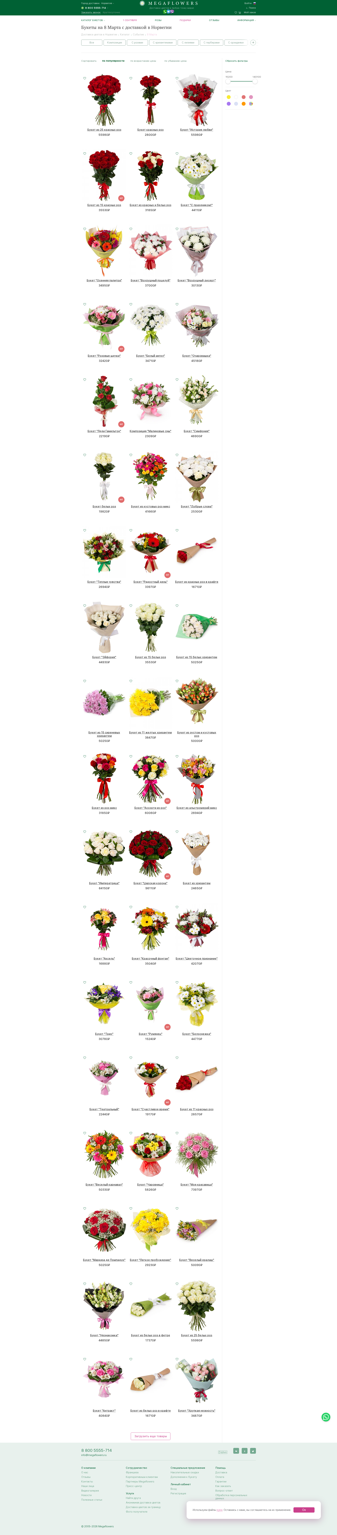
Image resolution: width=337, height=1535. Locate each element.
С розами (137, 42)
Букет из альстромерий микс (197, 808)
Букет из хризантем (196, 883)
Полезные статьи (91, 1499)
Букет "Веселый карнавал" (104, 1184)
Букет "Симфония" (197, 431)
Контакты (87, 1481)
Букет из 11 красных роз (196, 1109)
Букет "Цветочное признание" (197, 958)
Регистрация (178, 1493)
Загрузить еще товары (150, 1436)
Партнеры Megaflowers (140, 1481)
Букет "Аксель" (104, 958)
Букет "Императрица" (104, 883)
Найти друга (133, 1498)
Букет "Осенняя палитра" (104, 280)
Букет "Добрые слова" (197, 506)
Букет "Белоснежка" (196, 1034)
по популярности (113, 60)
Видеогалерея (90, 1490)
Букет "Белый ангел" (150, 355)
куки (219, 1510)
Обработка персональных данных (231, 1497)
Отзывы (214, 20)
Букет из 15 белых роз (150, 657)
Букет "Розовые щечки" (104, 355)
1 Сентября (130, 20)
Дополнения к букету (184, 1477)
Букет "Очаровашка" (196, 355)
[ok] (244, 1451)
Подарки (185, 20)
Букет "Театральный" (104, 1109)
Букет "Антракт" (104, 1410)
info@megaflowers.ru (94, 1455)
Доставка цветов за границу (143, 1507)
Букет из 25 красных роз (104, 129)
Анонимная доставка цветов (143, 1502)
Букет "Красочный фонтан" (150, 958)
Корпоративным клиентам (142, 1477)
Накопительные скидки (185, 1472)
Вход (174, 1488)
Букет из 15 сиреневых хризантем (104, 734)
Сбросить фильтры (236, 60)
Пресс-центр (134, 1486)
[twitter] (253, 1451)
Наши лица (87, 1486)
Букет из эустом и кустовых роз (196, 734)
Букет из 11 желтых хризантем (150, 732)
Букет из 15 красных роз (104, 205)
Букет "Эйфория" (104, 657)
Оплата (219, 1477)
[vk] (236, 1451)
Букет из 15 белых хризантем (196, 657)
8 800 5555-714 (96, 1450)
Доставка (221, 1472)
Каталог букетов (92, 20)
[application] (223, 1451)
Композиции (114, 42)
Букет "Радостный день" (151, 582)
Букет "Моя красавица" (197, 1184)
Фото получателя (136, 1511)
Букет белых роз (104, 506)
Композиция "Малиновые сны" (150, 431)
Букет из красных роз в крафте (196, 582)
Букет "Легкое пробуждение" (150, 1260)
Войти (248, 3)
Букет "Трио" (104, 1034)
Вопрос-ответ (224, 1490)
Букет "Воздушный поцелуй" (150, 280)
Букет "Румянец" (150, 1034)
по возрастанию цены (143, 60)
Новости (86, 1495)
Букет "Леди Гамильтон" (104, 431)
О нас (84, 1472)
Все (92, 42)
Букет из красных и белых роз (150, 205)
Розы (158, 20)
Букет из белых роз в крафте (150, 1410)
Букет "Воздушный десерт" (197, 280)
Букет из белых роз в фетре (150, 1335)
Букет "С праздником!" (197, 205)
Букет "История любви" (196, 129)
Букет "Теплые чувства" (104, 582)
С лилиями (188, 42)
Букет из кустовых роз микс (150, 506)
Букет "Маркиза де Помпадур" (104, 1260)
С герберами (212, 42)
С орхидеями (236, 42)
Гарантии (220, 1481)
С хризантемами (163, 42)
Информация (245, 20)
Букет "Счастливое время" (150, 1109)
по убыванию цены (175, 60)
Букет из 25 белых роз (196, 1335)
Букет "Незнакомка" (104, 1335)
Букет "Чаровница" (150, 1184)
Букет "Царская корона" (150, 883)
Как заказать (223, 1486)
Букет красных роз (150, 129)
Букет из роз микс (104, 808)
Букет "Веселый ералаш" (196, 1260)
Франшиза (132, 1472)
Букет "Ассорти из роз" (150, 808)
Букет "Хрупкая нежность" (196, 1410)
